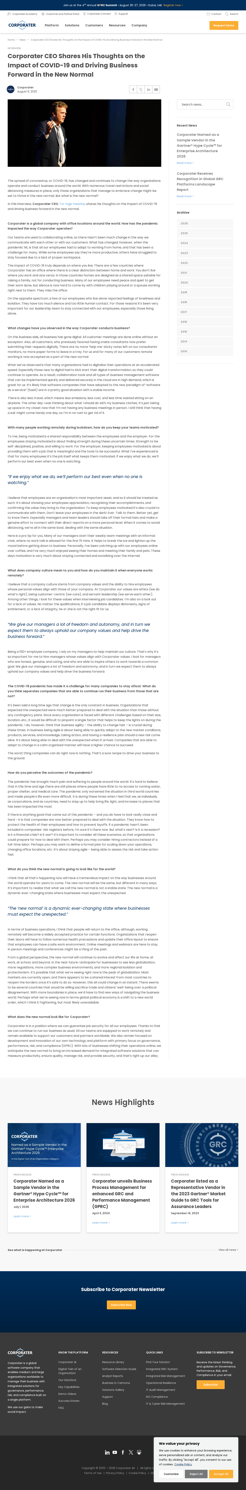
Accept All (221, 1474)
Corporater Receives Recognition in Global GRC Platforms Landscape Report (200, 181)
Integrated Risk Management (165, 1376)
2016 (184, 322)
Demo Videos (67, 1394)
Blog (105, 1404)
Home (11, 39)
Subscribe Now (121, 1305)
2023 (184, 253)
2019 (184, 292)
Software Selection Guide (119, 1369)
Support (107, 1397)
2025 (184, 233)
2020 (184, 282)
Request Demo (224, 25)
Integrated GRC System (162, 1369)
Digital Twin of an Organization (69, 1371)
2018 (184, 302)
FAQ (61, 1408)
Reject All (196, 1474)
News (23, 39)
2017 (184, 312)
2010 (184, 351)
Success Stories (68, 1401)
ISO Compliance (157, 1397)
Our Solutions (67, 1380)
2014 (184, 341)
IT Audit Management (160, 1390)
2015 (184, 332)
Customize (171, 1474)
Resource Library (113, 1362)
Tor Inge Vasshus (72, 204)
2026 (184, 223)
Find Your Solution (158, 1362)
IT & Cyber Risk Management (165, 1404)
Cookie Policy (183, 1464)
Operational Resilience (161, 1383)
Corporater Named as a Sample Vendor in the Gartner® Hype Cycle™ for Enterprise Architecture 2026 (199, 145)
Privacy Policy (115, 1473)
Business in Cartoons (116, 1383)
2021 (184, 273)
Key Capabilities (69, 1387)
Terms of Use (93, 1473)
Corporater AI (67, 1362)
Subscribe (211, 1385)
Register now (172, 5)
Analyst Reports (112, 1376)
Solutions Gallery (113, 1390)
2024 (184, 243)
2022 (184, 263)
